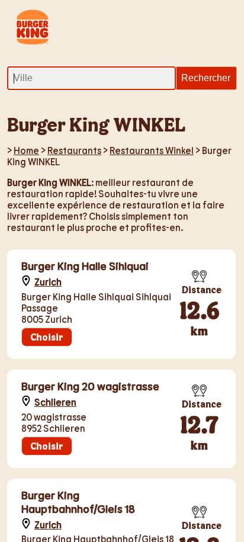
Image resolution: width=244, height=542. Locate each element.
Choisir (46, 336)
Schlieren (55, 402)
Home (26, 150)
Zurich (48, 281)
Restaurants (74, 150)
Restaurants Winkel (152, 150)
